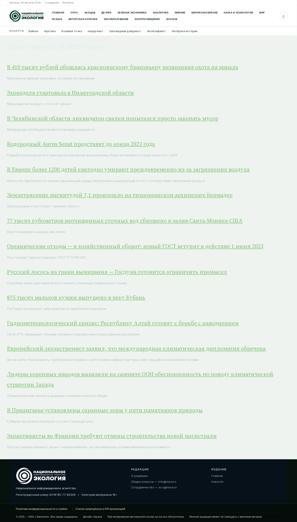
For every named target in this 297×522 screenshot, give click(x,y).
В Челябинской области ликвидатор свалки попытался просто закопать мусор (112, 118)
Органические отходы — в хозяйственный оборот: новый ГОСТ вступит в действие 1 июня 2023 (135, 246)
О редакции (52, 2)
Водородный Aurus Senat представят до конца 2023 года (81, 144)
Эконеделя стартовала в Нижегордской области (70, 93)
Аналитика (161, 12)
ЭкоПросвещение (147, 19)
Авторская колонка (83, 19)
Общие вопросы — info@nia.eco (153, 481)
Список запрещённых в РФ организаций (100, 508)
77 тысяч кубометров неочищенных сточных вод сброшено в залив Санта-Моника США (125, 221)
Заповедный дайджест (125, 31)
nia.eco (97, 516)
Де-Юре (106, 12)
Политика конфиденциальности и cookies (41, 508)
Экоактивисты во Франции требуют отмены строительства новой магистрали (112, 436)
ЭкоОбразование (116, 19)
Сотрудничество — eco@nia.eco (154, 487)
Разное (57, 19)
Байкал (33, 31)
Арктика (50, 31)
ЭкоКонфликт (156, 31)
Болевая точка (72, 31)
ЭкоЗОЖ (171, 19)
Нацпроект (95, 31)
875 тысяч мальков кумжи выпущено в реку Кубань (76, 297)
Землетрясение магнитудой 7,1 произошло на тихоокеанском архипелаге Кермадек (120, 195)
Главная (58, 12)
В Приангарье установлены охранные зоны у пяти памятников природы (105, 410)
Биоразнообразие (205, 12)
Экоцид (89, 12)
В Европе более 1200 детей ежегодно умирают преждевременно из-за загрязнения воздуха (128, 169)
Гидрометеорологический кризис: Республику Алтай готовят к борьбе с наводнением (123, 323)
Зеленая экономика (132, 12)
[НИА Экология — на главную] (26, 16)
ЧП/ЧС (74, 12)
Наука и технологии (238, 12)
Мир (262, 12)
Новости (217, 481)
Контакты (67, 2)
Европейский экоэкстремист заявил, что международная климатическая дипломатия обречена (136, 348)
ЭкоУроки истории (184, 31)
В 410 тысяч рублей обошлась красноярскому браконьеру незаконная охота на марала (122, 67)
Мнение (180, 12)
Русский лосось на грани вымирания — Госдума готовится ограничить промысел (117, 272)
